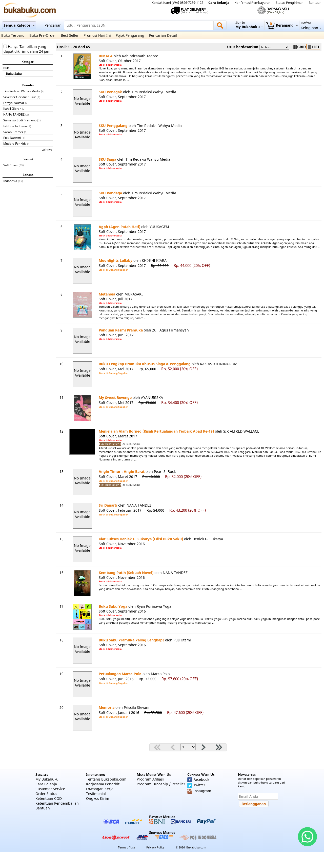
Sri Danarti (108, 505)
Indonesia (10, 181)
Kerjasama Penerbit (102, 784)
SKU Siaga (107, 159)
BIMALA (106, 55)
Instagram (202, 790)
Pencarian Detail (163, 35)
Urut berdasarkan (242, 46)
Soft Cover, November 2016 (122, 543)
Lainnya (47, 149)
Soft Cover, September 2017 (122, 96)
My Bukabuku (46, 779)
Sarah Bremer (13, 132)
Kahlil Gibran (12, 108)
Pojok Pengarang (130, 35)
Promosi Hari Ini (97, 35)
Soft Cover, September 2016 (122, 611)
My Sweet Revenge (115, 397)
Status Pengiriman (289, 3)
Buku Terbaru (13, 35)
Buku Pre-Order (42, 35)
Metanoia (107, 294)
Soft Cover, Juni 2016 (116, 678)
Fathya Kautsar (13, 103)
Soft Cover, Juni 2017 (116, 334)
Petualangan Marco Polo (120, 673)
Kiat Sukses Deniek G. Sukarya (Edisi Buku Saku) (141, 538)
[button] (254, 804)
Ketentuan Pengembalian (57, 803)
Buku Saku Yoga (113, 606)
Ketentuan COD (48, 798)
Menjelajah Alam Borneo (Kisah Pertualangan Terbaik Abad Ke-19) (156, 431)
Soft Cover (10, 165)
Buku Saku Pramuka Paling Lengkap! (131, 640)
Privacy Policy (155, 847)
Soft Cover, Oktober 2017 (120, 60)
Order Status (46, 793)
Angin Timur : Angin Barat (122, 471)
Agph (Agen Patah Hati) (119, 226)
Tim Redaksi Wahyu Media (21, 91)
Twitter (199, 785)
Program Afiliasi (150, 779)
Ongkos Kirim (97, 798)
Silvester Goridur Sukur (19, 97)
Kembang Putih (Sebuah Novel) (126, 572)
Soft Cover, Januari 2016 (119, 712)
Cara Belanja (218, 3)
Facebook (201, 779)
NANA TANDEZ (14, 114)
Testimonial (96, 793)
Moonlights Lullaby (115, 260)
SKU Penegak (110, 91)
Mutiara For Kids (14, 143)
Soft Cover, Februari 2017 (120, 510)
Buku (6, 68)
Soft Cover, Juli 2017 (115, 299)
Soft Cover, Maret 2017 (118, 436)
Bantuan (315, 3)
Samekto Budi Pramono (19, 120)
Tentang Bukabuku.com (106, 779)
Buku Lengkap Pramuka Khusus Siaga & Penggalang (145, 363)
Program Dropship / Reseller (161, 784)
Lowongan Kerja (99, 788)
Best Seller (70, 35)
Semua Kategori (17, 25)
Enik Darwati (12, 138)
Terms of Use (126, 847)
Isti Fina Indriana (15, 126)
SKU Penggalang (113, 125)
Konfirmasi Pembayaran (252, 3)
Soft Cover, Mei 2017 (116, 368)
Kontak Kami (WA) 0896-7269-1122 (177, 3)
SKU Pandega (110, 193)
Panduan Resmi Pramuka (121, 330)
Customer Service (50, 788)
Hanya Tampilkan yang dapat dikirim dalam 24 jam (27, 49)
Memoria (106, 707)
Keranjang (282, 25)
